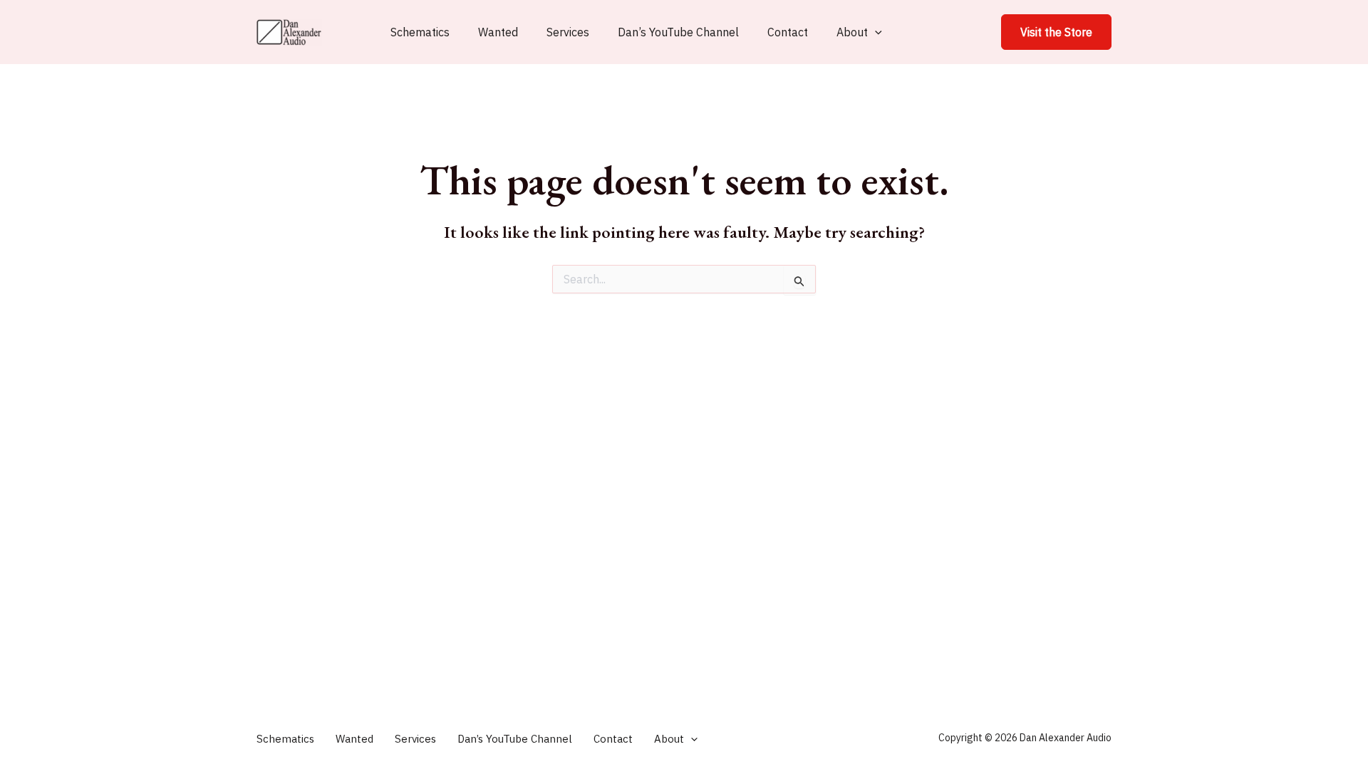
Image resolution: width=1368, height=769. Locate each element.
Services (567, 32)
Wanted (498, 32)
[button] (1056, 32)
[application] (875, 32)
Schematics (420, 32)
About (852, 32)
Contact (787, 32)
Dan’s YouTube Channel (678, 32)
